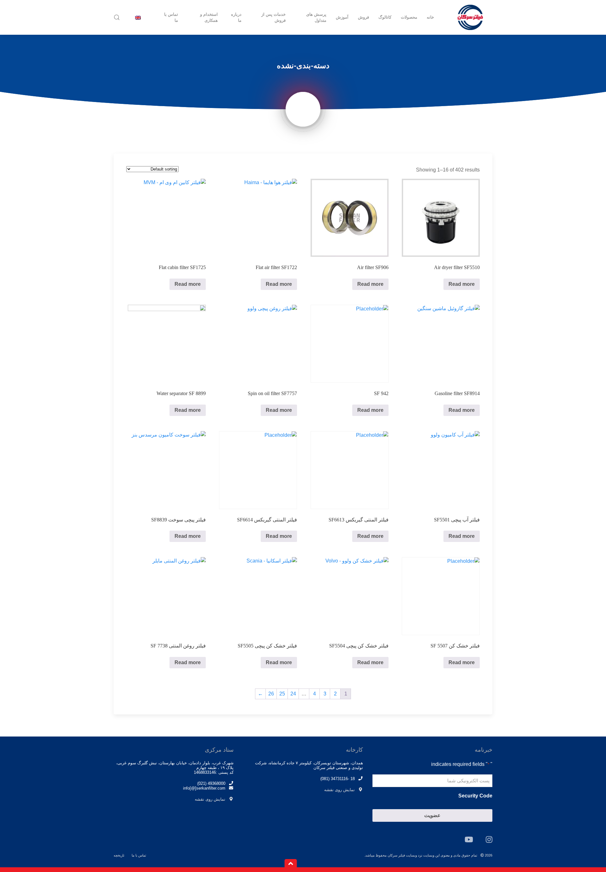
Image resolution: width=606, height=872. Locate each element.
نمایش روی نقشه (339, 789)
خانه (430, 17)
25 (282, 693)
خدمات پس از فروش (273, 17)
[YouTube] (469, 839)
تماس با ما (171, 17)
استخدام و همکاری (209, 17)
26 (271, 693)
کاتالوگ (384, 17)
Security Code (475, 795)
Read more (462, 284)
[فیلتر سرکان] (470, 17)
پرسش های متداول (316, 17)
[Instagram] (489, 839)
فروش (363, 17)
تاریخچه (119, 855)
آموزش (342, 17)
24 (293, 693)
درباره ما (236, 17)
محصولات (409, 17)
